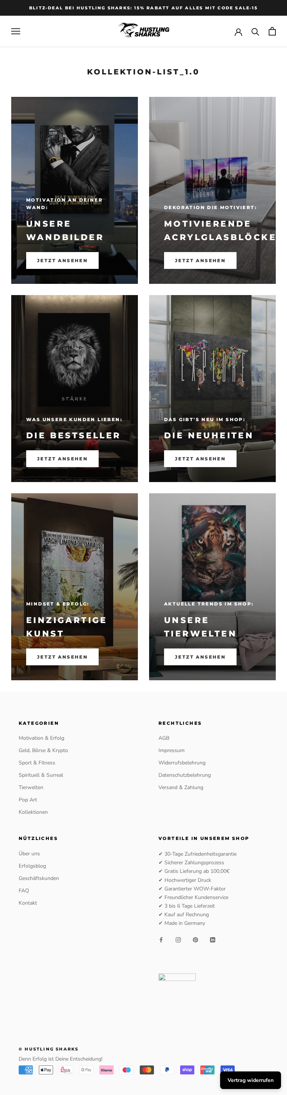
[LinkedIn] (212, 939)
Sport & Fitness (37, 762)
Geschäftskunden (39, 878)
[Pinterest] (195, 939)
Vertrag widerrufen (251, 1080)
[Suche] (255, 31)
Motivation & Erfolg (41, 738)
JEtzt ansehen (62, 657)
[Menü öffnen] (15, 31)
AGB (163, 738)
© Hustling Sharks (48, 1049)
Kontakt (28, 903)
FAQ (24, 890)
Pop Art (28, 799)
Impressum (171, 750)
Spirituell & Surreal (41, 775)
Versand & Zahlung (180, 787)
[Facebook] (161, 939)
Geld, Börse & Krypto (43, 750)
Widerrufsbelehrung (182, 762)
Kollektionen (33, 812)
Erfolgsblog (32, 865)
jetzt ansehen (200, 458)
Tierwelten (31, 787)
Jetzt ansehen (62, 260)
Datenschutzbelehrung (184, 775)
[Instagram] (178, 939)
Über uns (29, 853)
